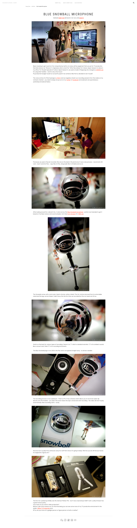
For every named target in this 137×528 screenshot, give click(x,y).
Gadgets (81, 18)
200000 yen (99, 70)
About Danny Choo (67, 2)
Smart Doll (58, 2)
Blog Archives (78, 2)
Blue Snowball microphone (75, 212)
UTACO (58, 78)
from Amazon (71, 214)
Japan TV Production (43, 508)
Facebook (75, 80)
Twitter (68, 80)
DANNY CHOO (61, 18)
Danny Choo (28, 6)
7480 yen (81, 214)
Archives (33, 6)
